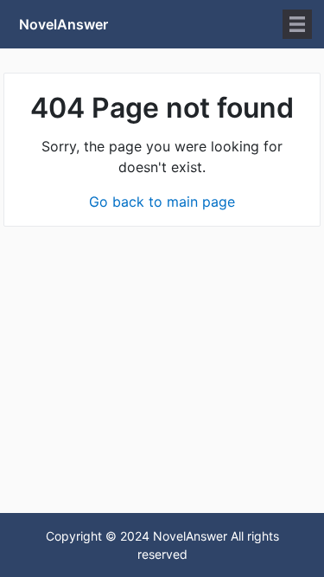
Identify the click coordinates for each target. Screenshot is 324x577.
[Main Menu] (297, 24)
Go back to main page (162, 201)
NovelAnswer (63, 24)
